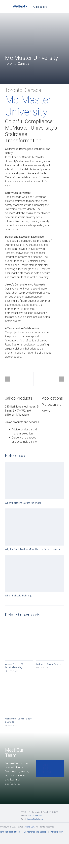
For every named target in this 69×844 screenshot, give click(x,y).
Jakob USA (29, 826)
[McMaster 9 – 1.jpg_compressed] (50, 379)
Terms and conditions (10, 832)
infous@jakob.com (35, 819)
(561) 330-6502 (35, 815)
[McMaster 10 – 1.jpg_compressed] (19, 379)
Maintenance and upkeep (35, 832)
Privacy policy (56, 832)
